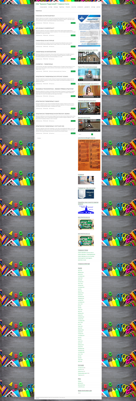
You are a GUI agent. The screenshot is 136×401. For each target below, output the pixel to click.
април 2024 (80, 277)
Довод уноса (80, 383)
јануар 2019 (80, 346)
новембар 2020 (81, 316)
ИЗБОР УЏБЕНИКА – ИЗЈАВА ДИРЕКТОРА (86, 254)
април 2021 (80, 309)
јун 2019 (79, 337)
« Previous (39, 138)
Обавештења (80, 371)
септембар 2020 (81, 320)
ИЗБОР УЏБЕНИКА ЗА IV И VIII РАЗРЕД (86, 256)
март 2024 (80, 279)
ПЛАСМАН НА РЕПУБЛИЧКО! (45, 16)
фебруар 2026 (81, 272)
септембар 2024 (81, 276)
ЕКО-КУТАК (73, 7)
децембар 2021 (81, 296)
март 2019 (80, 342)
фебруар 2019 (81, 344)
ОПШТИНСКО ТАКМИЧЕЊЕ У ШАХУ (47, 101)
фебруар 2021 (81, 313)
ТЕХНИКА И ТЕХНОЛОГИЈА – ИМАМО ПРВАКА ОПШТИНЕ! (55, 89)
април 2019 (80, 341)
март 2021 (80, 311)
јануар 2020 (80, 331)
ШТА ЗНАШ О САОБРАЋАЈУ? (45, 28)
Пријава (79, 381)
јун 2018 (79, 355)
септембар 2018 (81, 352)
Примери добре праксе (58, 71)
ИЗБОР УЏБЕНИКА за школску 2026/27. (86, 252)
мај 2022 (79, 289)
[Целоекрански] (99, 63)
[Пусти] (79, 63)
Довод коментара (81, 384)
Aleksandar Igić (39, 35)
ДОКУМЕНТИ (87, 7)
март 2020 (80, 328)
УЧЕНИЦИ (56, 7)
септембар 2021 (81, 302)
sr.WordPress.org (81, 386)
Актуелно (51, 71)
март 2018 (80, 361)
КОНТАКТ (98, 7)
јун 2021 (79, 305)
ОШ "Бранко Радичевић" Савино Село (52, 4)
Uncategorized (81, 367)
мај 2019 (79, 339)
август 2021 (80, 303)
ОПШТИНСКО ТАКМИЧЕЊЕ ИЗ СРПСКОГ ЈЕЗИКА (52, 76)
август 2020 (80, 322)
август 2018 (80, 354)
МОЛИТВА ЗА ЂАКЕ (82, 260)
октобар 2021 (80, 300)
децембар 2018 (81, 348)
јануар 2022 (80, 294)
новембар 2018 (81, 350)
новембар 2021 (81, 298)
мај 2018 (79, 357)
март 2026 (80, 270)
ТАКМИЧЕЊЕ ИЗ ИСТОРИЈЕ (45, 40)
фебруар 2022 (81, 292)
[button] (89, 58)
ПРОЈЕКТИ (68, 7)
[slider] (88, 113)
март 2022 (80, 290)
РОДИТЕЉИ (61, 7)
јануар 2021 (80, 315)
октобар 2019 (80, 333)
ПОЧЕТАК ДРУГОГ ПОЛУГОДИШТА (85, 258)
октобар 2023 (80, 281)
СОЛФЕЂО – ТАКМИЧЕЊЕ (44, 64)
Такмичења (52, 35)
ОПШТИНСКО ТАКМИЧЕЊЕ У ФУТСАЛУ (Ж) (50, 126)
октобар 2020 (80, 318)
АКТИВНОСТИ (80, 7)
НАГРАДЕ (93, 7)
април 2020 (80, 326)
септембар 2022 (81, 287)
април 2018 (80, 359)
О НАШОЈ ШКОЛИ (43, 7)
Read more (73, 35)
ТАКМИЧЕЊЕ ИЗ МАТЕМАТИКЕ (46, 52)
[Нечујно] (97, 63)
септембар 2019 (81, 335)
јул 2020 (79, 324)
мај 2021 (79, 307)
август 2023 (80, 283)
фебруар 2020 (81, 329)
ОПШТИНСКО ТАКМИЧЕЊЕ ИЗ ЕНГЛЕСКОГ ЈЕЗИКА (53, 114)
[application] (89, 58)
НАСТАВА (50, 7)
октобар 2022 (80, 285)
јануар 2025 (80, 274)
